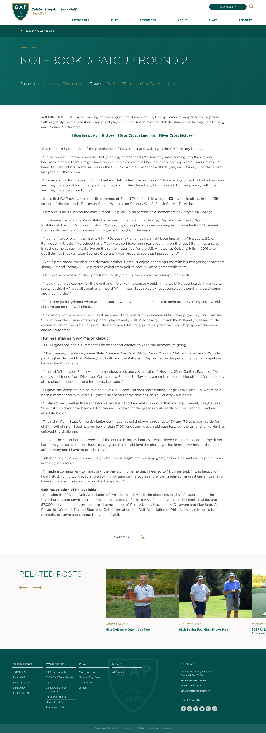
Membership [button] (80, 20)
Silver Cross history (175, 135)
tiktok (214, 708)
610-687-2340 (197, 680)
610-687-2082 (194, 685)
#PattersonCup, (135, 83)
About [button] (182, 20)
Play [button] (114, 20)
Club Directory (87, 672)
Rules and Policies (56, 696)
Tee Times (245, 20)
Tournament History (57, 707)
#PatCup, (112, 83)
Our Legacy (19, 687)
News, (57, 83)
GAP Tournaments (56, 672)
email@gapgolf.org (199, 690)
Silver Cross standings (136, 135)
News (117, 664)
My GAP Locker (21, 682)
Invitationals (85, 682)
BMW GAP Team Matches (60, 677)
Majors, (44, 83)
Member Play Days (89, 677)
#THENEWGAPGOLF (24, 692)
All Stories (118, 672)
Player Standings (55, 702)
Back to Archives (40, 31)
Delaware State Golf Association (57, 689)
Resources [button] (148, 20)
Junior (82, 687)
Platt (213, 20)
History (108, 135)
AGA (48, 682)
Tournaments (74, 83)
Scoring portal (86, 135)
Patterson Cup (162, 83)
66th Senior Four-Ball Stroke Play (203, 629)
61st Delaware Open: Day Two (128, 629)
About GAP (18, 677)
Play (83, 664)
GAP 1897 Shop (21, 672)
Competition (56, 664)
